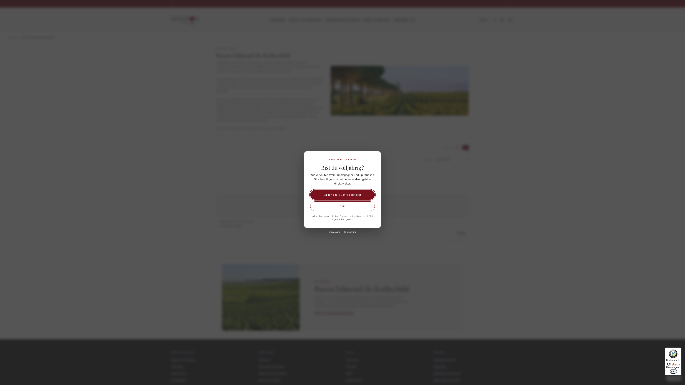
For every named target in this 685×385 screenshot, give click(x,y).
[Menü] (679, 350)
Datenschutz (350, 232)
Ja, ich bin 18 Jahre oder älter (342, 194)
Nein (343, 206)
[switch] (673, 371)
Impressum (334, 232)
